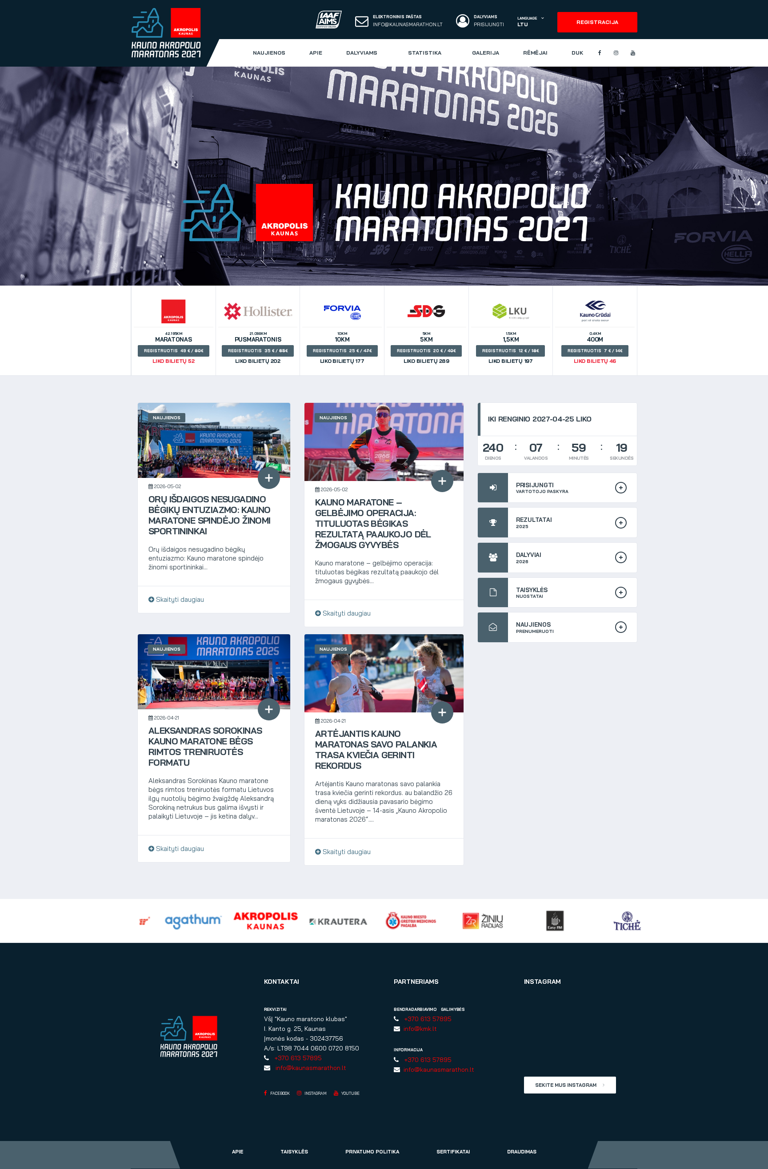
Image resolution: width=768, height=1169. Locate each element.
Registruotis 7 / (594, 350)
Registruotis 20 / (425, 350)
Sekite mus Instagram (566, 1085)
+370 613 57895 (296, 1058)
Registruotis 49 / (172, 350)
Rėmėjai (535, 52)
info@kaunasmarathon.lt (408, 25)
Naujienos (269, 52)
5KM (425, 347)
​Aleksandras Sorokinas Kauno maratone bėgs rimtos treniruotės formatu (205, 746)
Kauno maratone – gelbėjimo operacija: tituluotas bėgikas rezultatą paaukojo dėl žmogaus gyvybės (373, 523)
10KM (341, 347)
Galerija (485, 52)
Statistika (424, 52)
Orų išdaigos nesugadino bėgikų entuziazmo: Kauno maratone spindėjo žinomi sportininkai (209, 515)
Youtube (350, 1093)
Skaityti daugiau (179, 599)
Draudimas (521, 1152)
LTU (522, 24)
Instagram (315, 1093)
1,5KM (509, 347)
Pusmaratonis (256, 347)
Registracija (597, 22)
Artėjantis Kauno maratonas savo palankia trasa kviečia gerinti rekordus (376, 749)
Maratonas (172, 347)
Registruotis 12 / (509, 350)
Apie (315, 52)
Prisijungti (489, 25)
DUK (577, 52)
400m (594, 347)
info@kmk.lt (418, 1029)
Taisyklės (294, 1152)
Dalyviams (361, 52)
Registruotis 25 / (341, 350)
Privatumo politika (372, 1152)
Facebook (279, 1093)
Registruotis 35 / (256, 350)
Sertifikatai (453, 1152)
